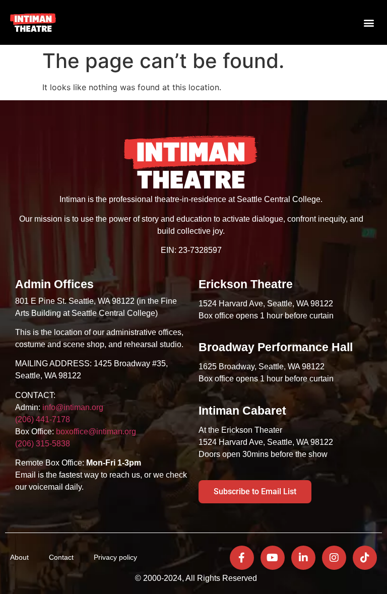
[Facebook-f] (242, 558)
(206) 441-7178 (42, 419)
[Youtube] (273, 558)
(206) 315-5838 (42, 443)
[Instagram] (334, 558)
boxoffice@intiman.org (96, 431)
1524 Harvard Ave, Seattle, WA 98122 (267, 303)
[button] (368, 22)
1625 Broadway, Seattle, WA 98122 (262, 366)
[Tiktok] (365, 558)
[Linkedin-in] (303, 558)
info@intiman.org (72, 407)
